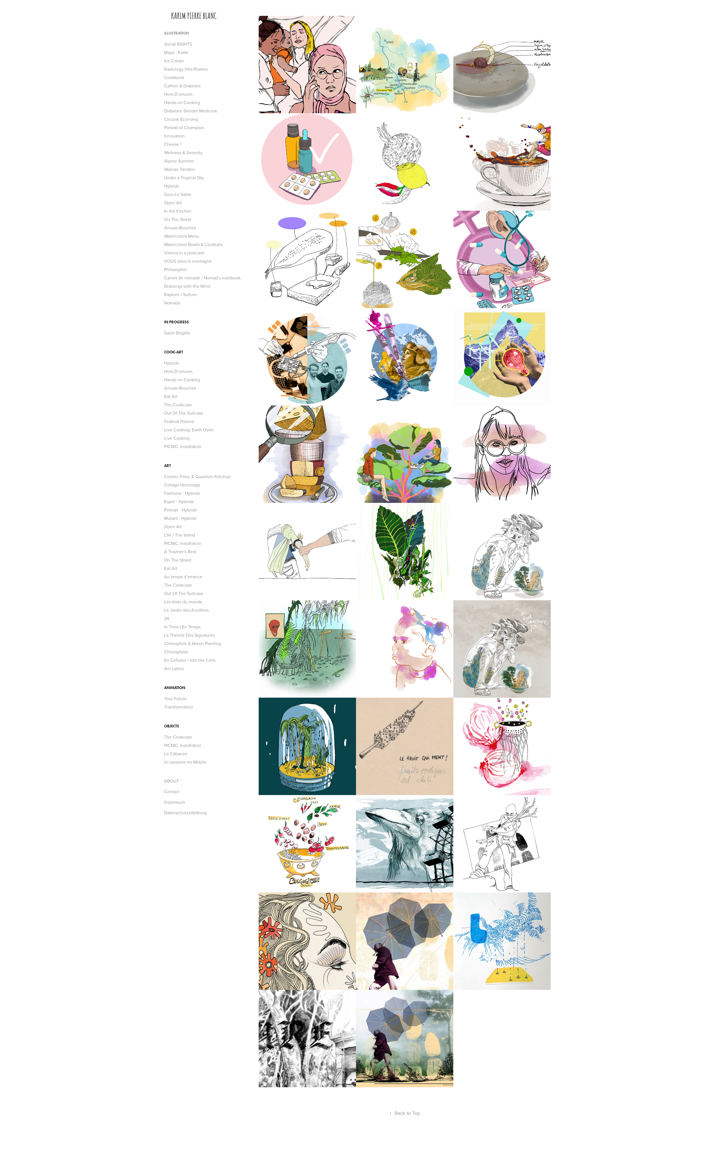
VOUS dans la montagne (188, 261)
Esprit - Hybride (179, 501)
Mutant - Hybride (180, 518)
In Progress (176, 322)
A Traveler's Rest (180, 551)
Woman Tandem (179, 169)
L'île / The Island (179, 535)
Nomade (172, 303)
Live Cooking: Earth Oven (189, 430)
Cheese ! (172, 144)
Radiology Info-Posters (186, 69)
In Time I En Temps (182, 627)
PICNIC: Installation (182, 446)
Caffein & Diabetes (182, 86)
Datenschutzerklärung (185, 813)
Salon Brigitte (177, 333)
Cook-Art (173, 352)
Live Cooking (177, 438)
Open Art (173, 203)
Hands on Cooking (182, 102)
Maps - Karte (176, 52)
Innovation (174, 136)
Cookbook (174, 77)
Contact (171, 791)
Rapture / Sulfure (180, 294)
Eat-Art (170, 396)
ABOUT (171, 781)
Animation (174, 687)
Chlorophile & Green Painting (192, 643)
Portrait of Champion (184, 127)
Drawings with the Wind (187, 286)
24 (166, 618)
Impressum (174, 802)
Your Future (175, 698)
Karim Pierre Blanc (194, 15)
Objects (171, 726)
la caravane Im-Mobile (185, 762)
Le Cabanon (175, 754)
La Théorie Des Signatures (189, 635)
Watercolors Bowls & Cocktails (193, 244)
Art (167, 465)
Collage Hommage (182, 485)
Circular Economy (181, 119)
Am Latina (174, 668)
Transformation (178, 707)
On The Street (177, 219)
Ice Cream (174, 61)
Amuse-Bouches (180, 228)
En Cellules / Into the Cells (190, 660)
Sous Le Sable (177, 194)
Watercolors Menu (181, 236)
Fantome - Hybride (182, 493)
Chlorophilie (176, 652)
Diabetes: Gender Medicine (190, 111)
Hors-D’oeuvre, (178, 94)
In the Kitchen (177, 211)
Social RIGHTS (178, 44)
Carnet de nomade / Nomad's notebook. (202, 278)
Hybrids (171, 186)
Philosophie (175, 269)
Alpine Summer (179, 161)
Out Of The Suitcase (183, 413)
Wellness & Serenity (183, 152)
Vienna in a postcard (184, 253)
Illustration (176, 33)
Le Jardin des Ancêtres (186, 610)
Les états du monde (183, 602)
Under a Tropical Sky (184, 177)
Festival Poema (179, 421)
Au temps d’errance (183, 577)
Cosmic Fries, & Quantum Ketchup (197, 476)
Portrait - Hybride (180, 510)
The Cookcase (178, 405)
